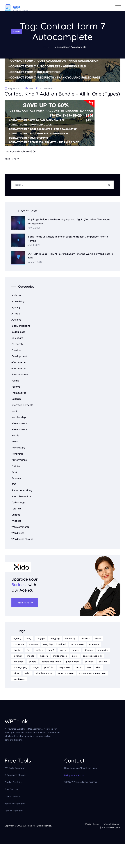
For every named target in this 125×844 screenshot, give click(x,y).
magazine (103, 650)
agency (17, 638)
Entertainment (19, 374)
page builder (72, 661)
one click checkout (92, 655)
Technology (18, 502)
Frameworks (18, 392)
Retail (14, 471)
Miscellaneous (19, 423)
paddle (32, 661)
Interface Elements (22, 404)
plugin (36, 667)
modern (44, 655)
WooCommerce (20, 526)
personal (103, 661)
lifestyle (89, 650)
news (74, 655)
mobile (30, 655)
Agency (15, 307)
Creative (16, 350)
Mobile (15, 435)
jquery (76, 650)
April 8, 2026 (33, 245)
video (27, 673)
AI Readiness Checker (15, 775)
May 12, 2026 (34, 228)
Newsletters (18, 447)
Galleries (16, 398)
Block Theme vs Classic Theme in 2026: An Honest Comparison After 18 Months (68, 238)
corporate (19, 644)
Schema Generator (14, 810)
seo (89, 667)
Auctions (16, 319)
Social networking (21, 490)
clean (98, 638)
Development (19, 356)
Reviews (16, 478)
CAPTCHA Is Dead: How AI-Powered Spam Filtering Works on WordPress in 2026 (70, 255)
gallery (39, 650)
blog (29, 638)
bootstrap (70, 638)
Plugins (15, 465)
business (85, 638)
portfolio (49, 667)
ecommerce (77, 644)
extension (94, 644)
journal (63, 650)
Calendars (17, 337)
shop (98, 667)
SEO (13, 484)
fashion (17, 650)
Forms (16, 31)
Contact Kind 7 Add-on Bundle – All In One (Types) (62, 94)
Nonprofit (17, 453)
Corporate (17, 344)
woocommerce (65, 673)
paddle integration (51, 661)
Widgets (16, 520)
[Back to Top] (118, 839)
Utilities (15, 514)
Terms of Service (111, 824)
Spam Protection (21, 496)
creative (33, 644)
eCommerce (18, 362)
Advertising (18, 301)
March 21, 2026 (35, 262)
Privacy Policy (92, 824)
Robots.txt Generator (15, 803)
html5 (51, 650)
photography (20, 667)
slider (16, 673)
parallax (89, 661)
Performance (19, 459)
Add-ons (16, 295)
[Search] (110, 185)
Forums (15, 386)
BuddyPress (18, 331)
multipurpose (60, 655)
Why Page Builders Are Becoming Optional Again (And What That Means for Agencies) (68, 221)
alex (31, 88)
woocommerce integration (92, 673)
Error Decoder (11, 789)
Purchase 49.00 (27, 151)
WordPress (17, 532)
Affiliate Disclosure (111, 827)
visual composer (44, 673)
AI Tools (15, 313)
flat (28, 650)
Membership (18, 417)
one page (18, 661)
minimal (18, 655)
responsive (64, 667)
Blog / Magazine (20, 325)
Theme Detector (13, 796)
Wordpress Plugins (22, 539)
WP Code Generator (15, 768)
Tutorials (16, 508)
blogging (55, 638)
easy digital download (54, 644)
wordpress (19, 679)
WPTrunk (27, 825)
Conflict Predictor (13, 782)
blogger (41, 638)
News (14, 441)
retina (79, 667)
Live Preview (11, 151)
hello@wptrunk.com (74, 775)
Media (14, 411)
